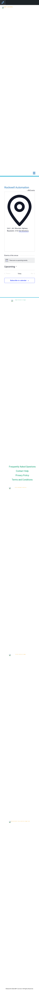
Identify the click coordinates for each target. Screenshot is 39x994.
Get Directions (24, 231)
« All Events (31, 190)
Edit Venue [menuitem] (3, 2)
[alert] (19, 260)
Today (19, 273)
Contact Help (22, 471)
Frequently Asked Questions (22, 466)
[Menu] (34, 173)
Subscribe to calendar (18, 280)
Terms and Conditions (22, 479)
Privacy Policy (22, 475)
